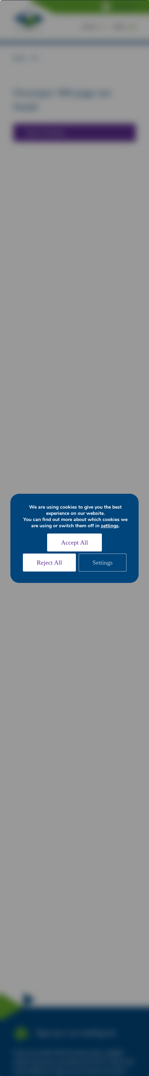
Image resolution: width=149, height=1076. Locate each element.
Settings (103, 562)
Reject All (49, 562)
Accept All (74, 542)
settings (110, 526)
